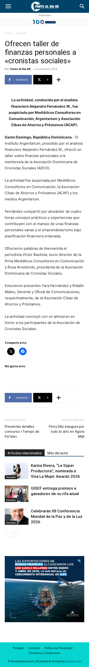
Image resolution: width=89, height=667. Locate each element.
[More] (59, 79)
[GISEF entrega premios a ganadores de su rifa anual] (16, 494)
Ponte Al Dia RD (20, 69)
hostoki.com (73, 661)
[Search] (82, 6)
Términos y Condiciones (44, 653)
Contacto (34, 648)
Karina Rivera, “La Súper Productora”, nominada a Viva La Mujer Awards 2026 (55, 471)
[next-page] (15, 534)
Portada (18, 648)
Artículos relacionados (25, 453)
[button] (8, 6)
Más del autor (57, 453)
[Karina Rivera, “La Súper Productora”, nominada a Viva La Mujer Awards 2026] (16, 471)
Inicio (8, 33)
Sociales (21, 33)
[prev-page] (8, 534)
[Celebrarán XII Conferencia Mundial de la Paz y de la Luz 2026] (16, 516)
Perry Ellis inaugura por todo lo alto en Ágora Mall (66, 431)
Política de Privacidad (58, 648)
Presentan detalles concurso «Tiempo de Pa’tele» (22, 431)
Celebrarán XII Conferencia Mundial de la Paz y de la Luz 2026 (56, 516)
